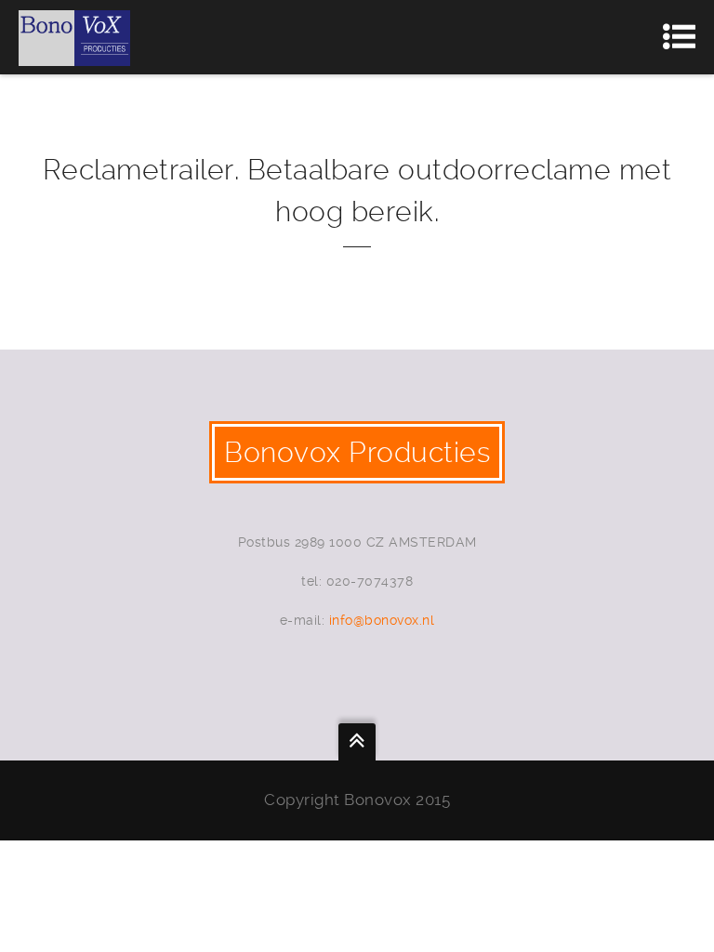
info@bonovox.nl (382, 620)
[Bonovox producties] (74, 37)
